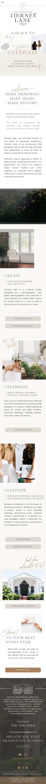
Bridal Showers (22, 774)
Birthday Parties (36, 774)
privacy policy (29, 782)
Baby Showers (9, 774)
